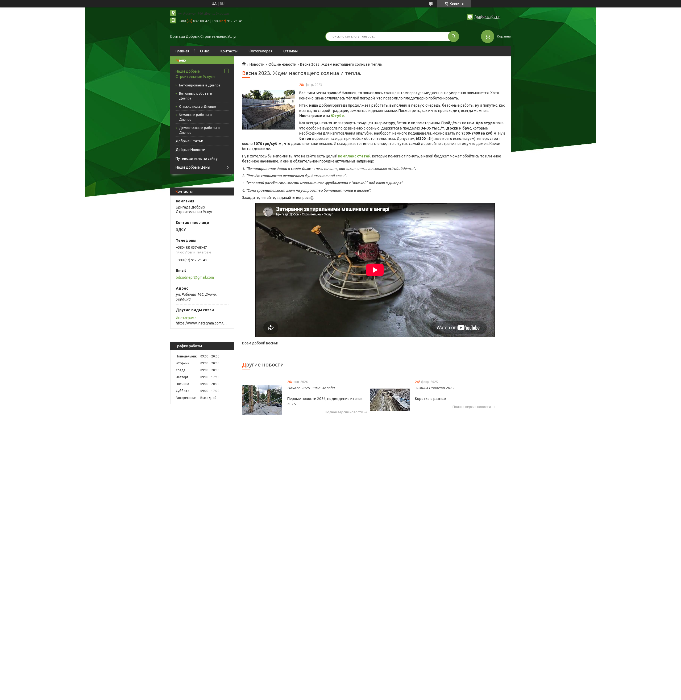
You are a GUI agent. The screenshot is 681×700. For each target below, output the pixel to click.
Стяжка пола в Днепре (197, 106)
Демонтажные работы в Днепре (199, 130)
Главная (182, 51)
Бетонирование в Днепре (200, 85)
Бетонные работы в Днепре (195, 95)
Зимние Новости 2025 (434, 388)
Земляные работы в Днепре (195, 117)
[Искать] (453, 36)
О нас (205, 51)
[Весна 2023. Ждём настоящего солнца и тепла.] (268, 109)
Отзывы (290, 51)
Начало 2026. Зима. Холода (311, 388)
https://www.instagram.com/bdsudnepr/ (202, 323)
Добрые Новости (190, 150)
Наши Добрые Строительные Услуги (195, 74)
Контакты (229, 51)
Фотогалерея (260, 51)
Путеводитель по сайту (197, 158)
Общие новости (282, 64)
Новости (257, 64)
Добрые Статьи (189, 141)
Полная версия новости (344, 412)
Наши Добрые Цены (193, 167)
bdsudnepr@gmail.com (195, 277)
